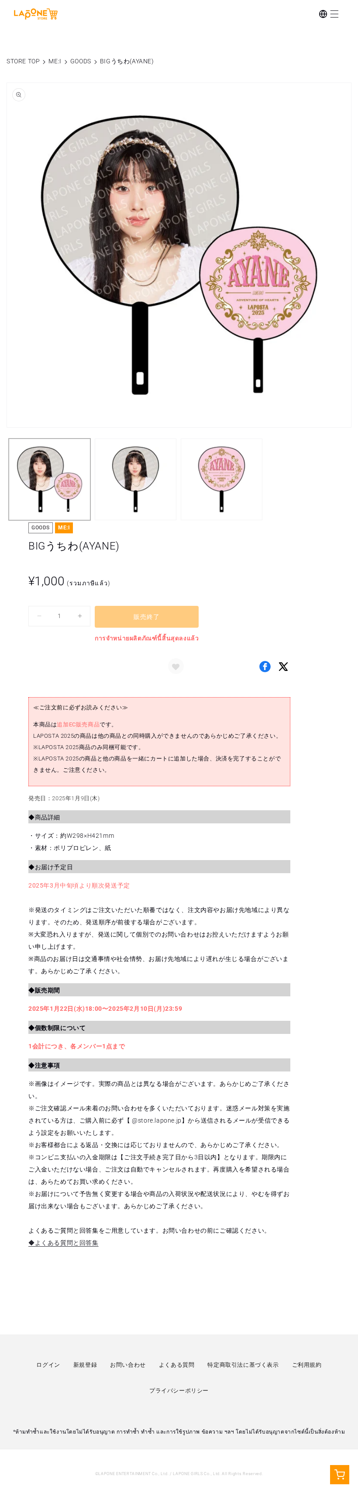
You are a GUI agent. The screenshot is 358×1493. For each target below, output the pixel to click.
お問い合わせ (128, 1365)
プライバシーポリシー (179, 1390)
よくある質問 (177, 1365)
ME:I (54, 61)
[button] (334, 14)
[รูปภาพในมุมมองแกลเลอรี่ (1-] (49, 479)
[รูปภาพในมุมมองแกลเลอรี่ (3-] (221, 479)
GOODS (80, 61)
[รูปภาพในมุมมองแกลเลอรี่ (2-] (135, 479)
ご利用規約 (307, 1365)
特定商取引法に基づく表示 (243, 1365)
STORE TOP (23, 61)
